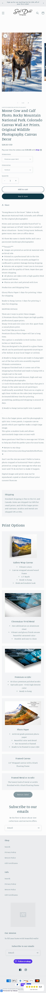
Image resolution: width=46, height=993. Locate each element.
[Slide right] (28, 102)
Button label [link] (23, 794)
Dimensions (6, 154)
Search (7, 847)
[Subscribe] (38, 828)
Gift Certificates (11, 863)
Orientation (6, 165)
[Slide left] (17, 102)
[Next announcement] (43, 3)
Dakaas (15, 990)
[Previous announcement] (2, 3)
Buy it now (23, 196)
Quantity (5, 176)
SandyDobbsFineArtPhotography (19, 989)
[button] (3, 13)
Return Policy (10, 858)
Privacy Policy (10, 852)
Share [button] (7, 205)
